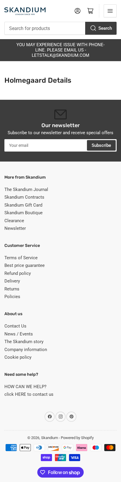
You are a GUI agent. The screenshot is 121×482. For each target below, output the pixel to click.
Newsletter (15, 228)
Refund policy (17, 273)
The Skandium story (23, 341)
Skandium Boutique (23, 212)
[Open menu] (110, 10)
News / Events (18, 334)
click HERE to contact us (28, 394)
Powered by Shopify (77, 438)
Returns (11, 289)
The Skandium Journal (26, 189)
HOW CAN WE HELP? (25, 386)
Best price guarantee (24, 265)
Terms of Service (21, 257)
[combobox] (60, 28)
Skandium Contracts (24, 197)
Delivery (12, 281)
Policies (12, 296)
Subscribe (101, 145)
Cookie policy (17, 357)
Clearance (14, 220)
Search (105, 28)
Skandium (49, 438)
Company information (25, 349)
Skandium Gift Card (23, 205)
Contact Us (15, 326)
